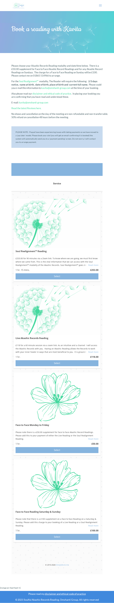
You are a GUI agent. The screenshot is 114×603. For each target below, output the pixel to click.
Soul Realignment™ (28, 81)
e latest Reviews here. (30, 108)
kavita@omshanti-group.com (56, 87)
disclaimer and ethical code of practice (51, 93)
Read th (15, 108)
